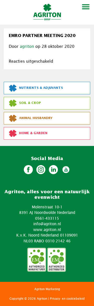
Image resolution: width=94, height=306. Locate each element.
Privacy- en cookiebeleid (67, 298)
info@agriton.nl (47, 223)
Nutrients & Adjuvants (41, 88)
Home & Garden (33, 133)
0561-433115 (47, 218)
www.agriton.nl (47, 229)
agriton (27, 46)
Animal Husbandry (36, 118)
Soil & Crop (30, 103)
